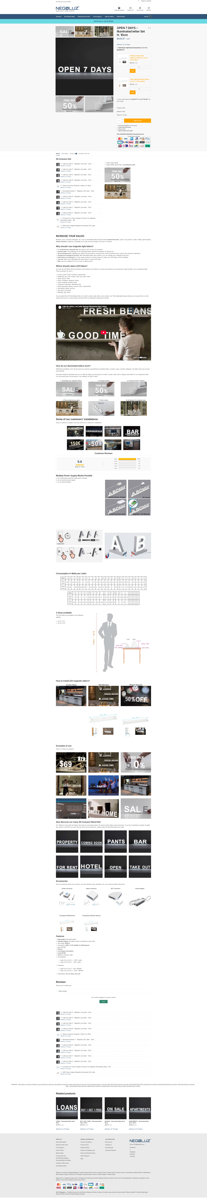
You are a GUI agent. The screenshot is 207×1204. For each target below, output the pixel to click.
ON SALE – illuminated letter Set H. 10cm (115, 1122)
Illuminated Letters (61, 1166)
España (100, 1172)
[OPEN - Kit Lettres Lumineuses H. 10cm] (148, 28)
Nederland (147, 1172)
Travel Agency (60, 1147)
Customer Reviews (119, 10)
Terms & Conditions (86, 1142)
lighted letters (91, 1086)
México (140, 1172)
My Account (140, 10)
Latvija (118, 1172)
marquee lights (73, 1086)
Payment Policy (85, 1147)
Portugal (78, 1174)
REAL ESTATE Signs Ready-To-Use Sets (118, 1084)
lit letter (138, 1086)
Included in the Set (83, 153)
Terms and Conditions (67, 1180)
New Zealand (59, 1174)
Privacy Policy (85, 1145)
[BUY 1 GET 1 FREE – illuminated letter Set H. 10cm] (91, 1108)
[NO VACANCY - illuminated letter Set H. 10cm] (150, 28)
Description (65, 153)
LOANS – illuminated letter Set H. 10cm (65, 1122)
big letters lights (105, 1086)
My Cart (149, 10)
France (95, 1172)
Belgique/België (73, 1172)
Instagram (132, 1152)
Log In (103, 1001)
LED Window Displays (62, 1158)
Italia (113, 1172)
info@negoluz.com (138, 1144)
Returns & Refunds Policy (88, 1153)
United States (111, 1174)
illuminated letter (131, 1086)
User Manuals (109, 1147)
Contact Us (108, 1145)
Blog (82, 1158)
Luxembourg (129, 1172)
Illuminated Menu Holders (63, 1160)
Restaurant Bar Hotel (62, 1145)
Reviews (73, 153)
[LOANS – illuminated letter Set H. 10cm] (67, 1108)
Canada (81, 1172)
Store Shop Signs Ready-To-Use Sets (97, 1084)
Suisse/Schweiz (87, 1174)
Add (132, 71)
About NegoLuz (85, 1156)
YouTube (132, 1156)
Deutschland (88, 1172)
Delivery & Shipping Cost (88, 1150)
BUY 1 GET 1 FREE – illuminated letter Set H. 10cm (91, 1122)
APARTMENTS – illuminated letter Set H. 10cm (139, 1122)
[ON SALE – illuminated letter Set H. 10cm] (116, 1108)
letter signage (114, 1086)
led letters (98, 1086)
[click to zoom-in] (84, 66)
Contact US (130, 10)
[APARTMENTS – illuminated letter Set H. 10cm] (140, 1108)
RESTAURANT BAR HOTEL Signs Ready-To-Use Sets (143, 1084)
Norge (66, 1174)
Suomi (94, 1174)
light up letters (122, 1086)
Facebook (132, 1147)
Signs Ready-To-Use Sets (25, 1084)
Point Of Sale (60, 1150)
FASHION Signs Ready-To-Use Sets (167, 1084)
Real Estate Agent (61, 1142)
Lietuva (123, 1172)
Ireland (109, 1172)
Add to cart (137, 120)
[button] (147, 16)
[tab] (58, 153)
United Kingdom (102, 1174)
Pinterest (132, 1154)
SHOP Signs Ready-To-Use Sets (186, 1084)
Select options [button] (67, 1131)
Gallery (58, 153)
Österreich (72, 1174)
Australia (65, 1172)
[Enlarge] (81, 428)
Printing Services (61, 1156)
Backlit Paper (60, 1153)
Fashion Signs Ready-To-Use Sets (77, 1084)
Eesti (104, 1172)
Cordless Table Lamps (62, 1163)
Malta (135, 1172)
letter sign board (82, 1086)
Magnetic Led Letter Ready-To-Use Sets (43, 1084)
